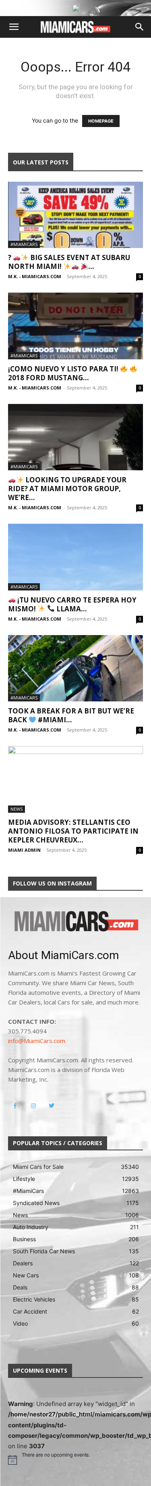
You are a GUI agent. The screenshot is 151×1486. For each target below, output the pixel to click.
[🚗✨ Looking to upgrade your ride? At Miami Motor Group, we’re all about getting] (75, 437)
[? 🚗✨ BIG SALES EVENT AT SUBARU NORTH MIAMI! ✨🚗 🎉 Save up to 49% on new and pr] (75, 215)
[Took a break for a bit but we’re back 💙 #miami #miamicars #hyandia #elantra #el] (75, 668)
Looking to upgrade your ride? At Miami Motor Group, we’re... (67, 488)
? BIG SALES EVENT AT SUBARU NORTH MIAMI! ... (69, 262)
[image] (75, 922)
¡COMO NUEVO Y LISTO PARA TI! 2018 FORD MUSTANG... (64, 373)
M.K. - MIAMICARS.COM (34, 276)
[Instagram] (33, 1106)
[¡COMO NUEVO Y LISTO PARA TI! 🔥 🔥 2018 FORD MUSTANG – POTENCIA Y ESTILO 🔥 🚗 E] (75, 326)
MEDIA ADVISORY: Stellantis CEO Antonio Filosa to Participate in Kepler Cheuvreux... (73, 831)
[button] (14, 27)
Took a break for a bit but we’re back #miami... (71, 715)
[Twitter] (51, 1106)
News (16, 809)
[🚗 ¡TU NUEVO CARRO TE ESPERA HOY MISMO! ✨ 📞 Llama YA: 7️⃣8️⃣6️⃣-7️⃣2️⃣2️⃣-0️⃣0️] (75, 557)
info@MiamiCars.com (36, 1041)
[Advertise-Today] (76, 8)
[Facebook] (15, 1106)
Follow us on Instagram (52, 883)
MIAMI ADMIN (24, 850)
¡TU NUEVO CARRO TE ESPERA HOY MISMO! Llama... (72, 604)
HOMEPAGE (101, 121)
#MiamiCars (23, 244)
